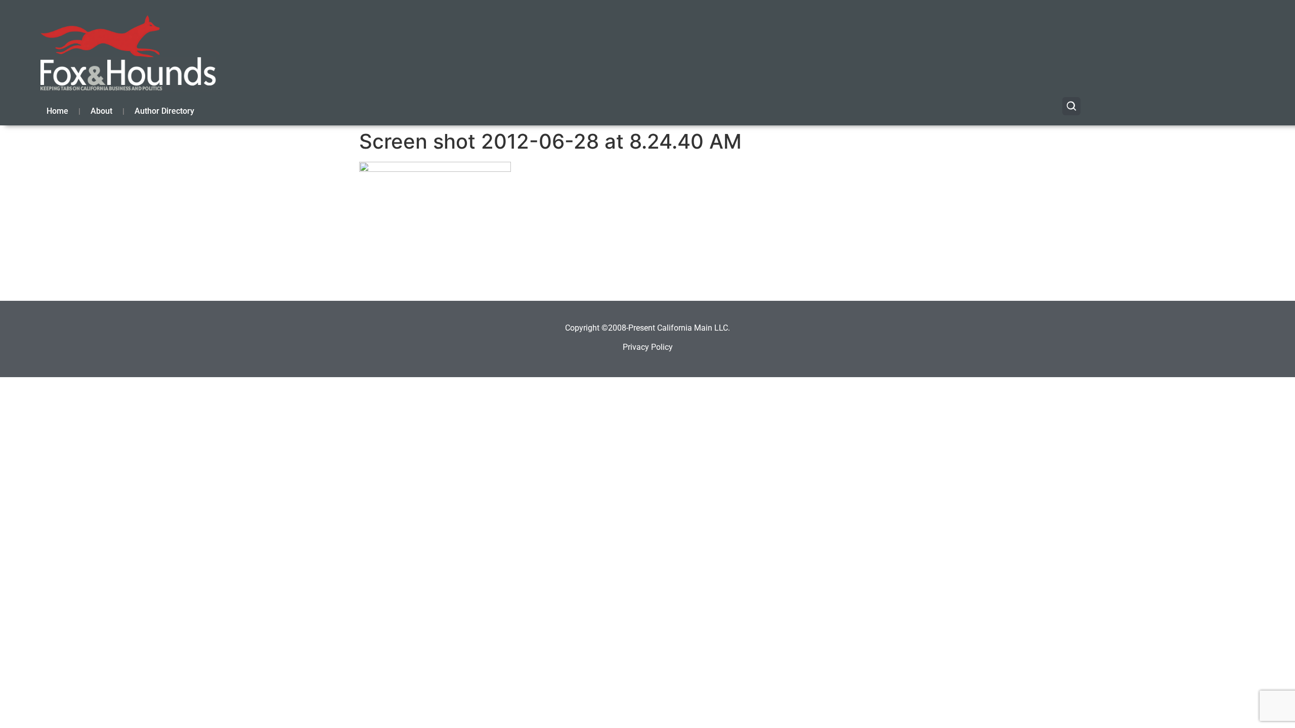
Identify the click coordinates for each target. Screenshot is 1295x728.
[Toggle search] (1071, 106)
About (101, 111)
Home (57, 111)
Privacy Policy (648, 347)
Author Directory (164, 111)
